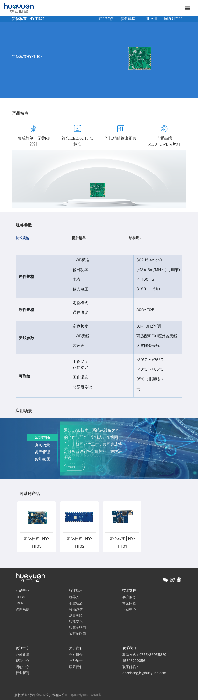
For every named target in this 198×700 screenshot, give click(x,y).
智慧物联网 (77, 634)
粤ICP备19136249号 (86, 695)
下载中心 (129, 609)
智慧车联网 (77, 627)
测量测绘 (76, 615)
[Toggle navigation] (187, 8)
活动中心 (22, 667)
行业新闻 (22, 673)
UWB (19, 603)
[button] (165, 579)
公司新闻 (22, 654)
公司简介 (76, 654)
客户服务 (129, 597)
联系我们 (76, 667)
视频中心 (22, 660)
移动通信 (76, 609)
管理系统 (22, 609)
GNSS (20, 597)
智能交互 (76, 621)
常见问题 (129, 603)
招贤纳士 (76, 660)
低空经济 (76, 603)
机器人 (74, 597)
